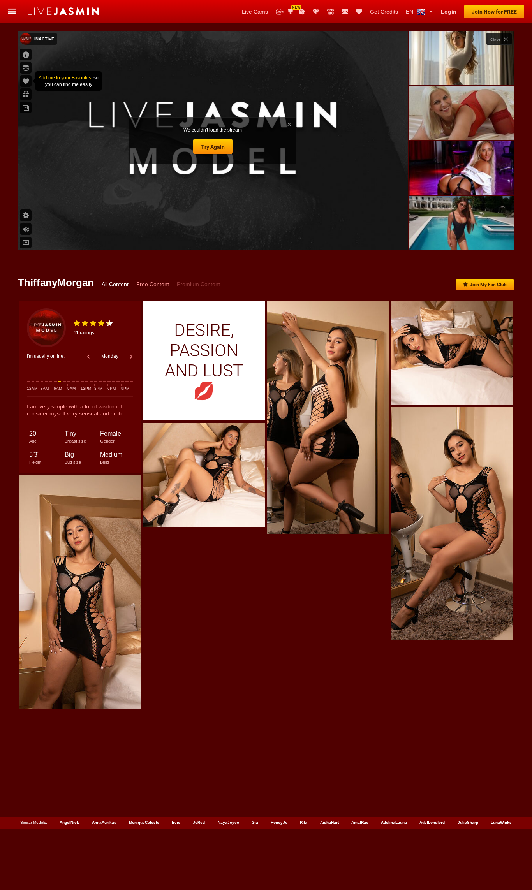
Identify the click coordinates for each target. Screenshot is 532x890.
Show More (461, 237)
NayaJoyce (228, 822)
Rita (303, 822)
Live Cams (255, 12)
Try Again (213, 147)
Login (448, 12)
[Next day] (131, 357)
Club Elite (316, 12)
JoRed (199, 822)
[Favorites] (359, 12)
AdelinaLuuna (394, 822)
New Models (280, 12)
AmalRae (359, 822)
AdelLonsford (432, 822)
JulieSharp (468, 822)
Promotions (302, 12)
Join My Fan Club (488, 284)
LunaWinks (501, 822)
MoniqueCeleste (144, 822)
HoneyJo (279, 822)
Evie (176, 822)
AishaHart (329, 822)
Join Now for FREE (494, 12)
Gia (255, 822)
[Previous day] (88, 357)
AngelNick (69, 822)
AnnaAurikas (104, 822)
